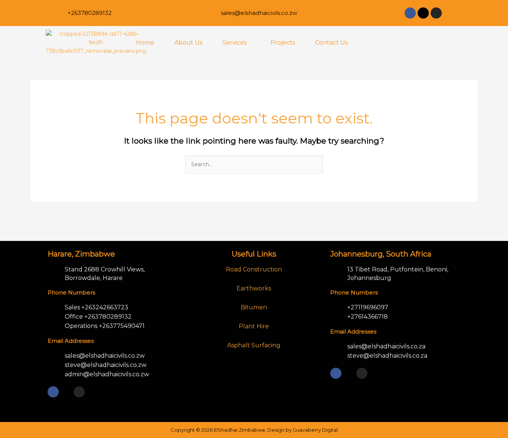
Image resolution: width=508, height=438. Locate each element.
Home (145, 42)
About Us (188, 42)
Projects (282, 42)
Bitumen (254, 307)
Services (234, 42)
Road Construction (254, 269)
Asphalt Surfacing (253, 345)
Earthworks (254, 288)
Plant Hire (254, 326)
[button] (236, 42)
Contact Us (331, 42)
